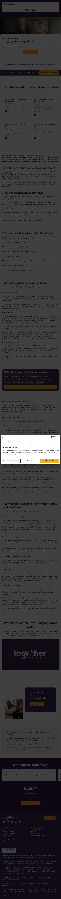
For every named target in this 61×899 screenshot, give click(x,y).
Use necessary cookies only (11, 460)
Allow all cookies (50, 460)
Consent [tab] (10, 442)
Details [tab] (30, 442)
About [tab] (50, 442)
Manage (29, 460)
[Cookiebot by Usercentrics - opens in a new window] (52, 437)
